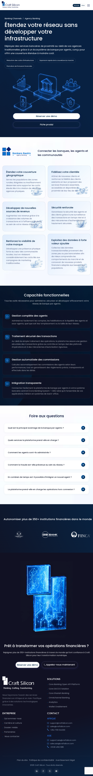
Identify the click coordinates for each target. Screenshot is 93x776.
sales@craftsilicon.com (60, 726)
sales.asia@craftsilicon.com (62, 743)
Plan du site (22, 760)
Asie (83, 5)
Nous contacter (11, 736)
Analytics (53, 702)
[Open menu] (88, 5)
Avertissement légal (65, 760)
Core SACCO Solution (59, 688)
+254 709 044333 (57, 730)
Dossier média (11, 727)
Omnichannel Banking (59, 697)
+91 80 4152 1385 (57, 747)
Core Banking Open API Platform (64, 684)
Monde (76, 5)
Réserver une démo (46, 116)
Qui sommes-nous (12, 718)
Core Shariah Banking (59, 693)
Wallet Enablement (58, 706)
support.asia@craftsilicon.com (63, 740)
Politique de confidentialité (41, 760)
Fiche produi (46, 124)
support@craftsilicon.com (61, 723)
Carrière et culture (13, 723)
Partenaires (9, 732)
